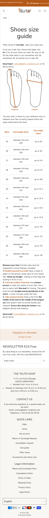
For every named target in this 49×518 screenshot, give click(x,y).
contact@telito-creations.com (26, 64)
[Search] (39, 11)
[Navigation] (3, 11)
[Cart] (45, 11)
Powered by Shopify (24, 515)
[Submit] (43, 360)
